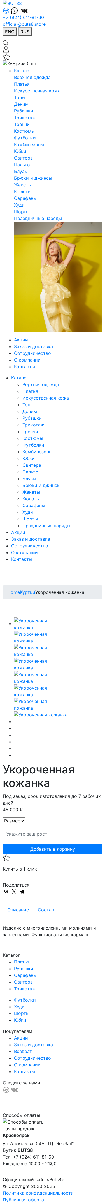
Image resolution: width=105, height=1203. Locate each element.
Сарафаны (25, 198)
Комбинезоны (29, 144)
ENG (10, 31)
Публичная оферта (23, 1199)
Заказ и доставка (33, 346)
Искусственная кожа (37, 90)
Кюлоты (22, 191)
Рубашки (23, 111)
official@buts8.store (24, 24)
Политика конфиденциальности (38, 1193)
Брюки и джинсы (33, 178)
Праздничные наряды (38, 218)
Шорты (21, 211)
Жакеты (23, 184)
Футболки (25, 137)
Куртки (27, 592)
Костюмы (24, 131)
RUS (24, 31)
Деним (21, 104)
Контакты (24, 366)
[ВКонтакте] (6, 891)
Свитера (23, 158)
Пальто (22, 164)
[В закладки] (52, 857)
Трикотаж (25, 117)
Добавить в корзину (52, 849)
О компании (27, 360)
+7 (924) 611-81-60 (23, 17)
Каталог (22, 70)
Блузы (21, 171)
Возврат (23, 1051)
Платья (22, 84)
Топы (19, 97)
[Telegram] (21, 891)
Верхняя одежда (32, 77)
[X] (14, 891)
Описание (18, 910)
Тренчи (22, 124)
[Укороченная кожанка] (39, 623)
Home (13, 592)
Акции (21, 340)
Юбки (20, 151)
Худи (19, 205)
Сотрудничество (32, 353)
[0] (6, 56)
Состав (46, 910)
